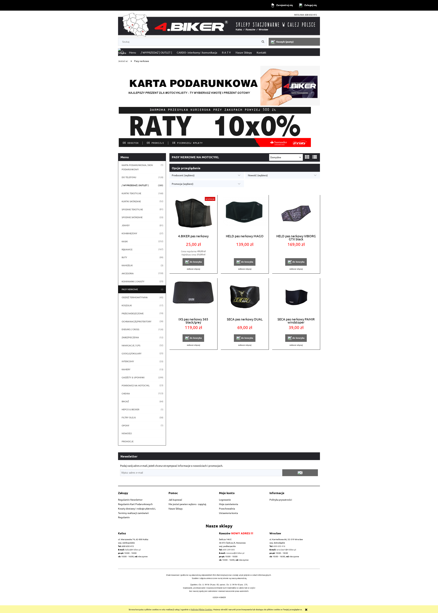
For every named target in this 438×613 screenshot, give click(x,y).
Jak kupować (175, 499)
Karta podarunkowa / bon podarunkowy (137, 167)
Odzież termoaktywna (135, 297)
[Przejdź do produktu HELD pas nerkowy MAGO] (245, 214)
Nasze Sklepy (176, 508)
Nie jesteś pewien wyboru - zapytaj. (188, 504)
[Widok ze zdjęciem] (307, 157)
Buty (124, 257)
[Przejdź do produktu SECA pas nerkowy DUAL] (245, 297)
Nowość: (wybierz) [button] (258, 175)
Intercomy (128, 361)
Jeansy (126, 225)
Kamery (126, 369)
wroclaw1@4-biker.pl (286, 549)
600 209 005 (229, 549)
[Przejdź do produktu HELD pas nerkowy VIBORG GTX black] (296, 214)
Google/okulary (131, 353)
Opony (125, 425)
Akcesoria (128, 273)
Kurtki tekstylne (131, 193)
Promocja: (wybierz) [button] (182, 183)
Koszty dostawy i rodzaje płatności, (137, 508)
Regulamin (124, 517)
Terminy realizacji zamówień (133, 512)
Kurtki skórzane (131, 201)
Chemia (126, 393)
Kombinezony (129, 233)
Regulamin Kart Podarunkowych (135, 504)
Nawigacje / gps (131, 345)
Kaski (125, 241)
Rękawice (127, 249)
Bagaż (125, 401)
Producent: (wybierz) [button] (183, 175)
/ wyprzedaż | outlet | (135, 185)
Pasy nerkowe (130, 289)
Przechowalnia (227, 508)
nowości (127, 433)
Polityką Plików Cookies (201, 609)
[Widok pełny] (314, 157)
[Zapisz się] (300, 472)
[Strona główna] (219, 24)
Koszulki (127, 305)
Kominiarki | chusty (133, 281)
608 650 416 (279, 546)
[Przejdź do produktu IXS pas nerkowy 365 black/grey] (193, 297)
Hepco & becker (130, 409)
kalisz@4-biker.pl (133, 549)
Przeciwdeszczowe (133, 313)
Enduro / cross (130, 329)
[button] (193, 268)
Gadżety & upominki (133, 377)
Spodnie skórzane (132, 217)
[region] (219, 127)
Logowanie (225, 499)
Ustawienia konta (228, 512)
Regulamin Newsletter (130, 499)
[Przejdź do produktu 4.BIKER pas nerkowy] (193, 214)
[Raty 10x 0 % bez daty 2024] (219, 127)
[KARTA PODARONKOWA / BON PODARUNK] (219, 84)
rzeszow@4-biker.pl (235, 553)
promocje (127, 441)
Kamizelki (127, 265)
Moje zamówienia (228, 504)
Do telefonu (129, 177)
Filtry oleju (129, 417)
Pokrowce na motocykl (136, 385)
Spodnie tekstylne (132, 209)
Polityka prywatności (280, 499)
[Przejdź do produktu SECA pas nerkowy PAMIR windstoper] (296, 297)
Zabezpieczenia (130, 337)
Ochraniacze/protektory (136, 321)
